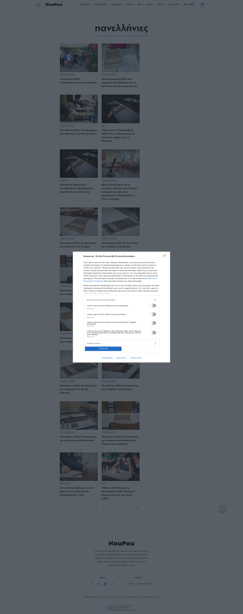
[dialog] (121, 307)
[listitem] (121, 300)
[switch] (153, 305)
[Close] (165, 256)
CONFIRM (103, 349)
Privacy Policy (135, 358)
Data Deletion (107, 358)
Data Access (121, 358)
